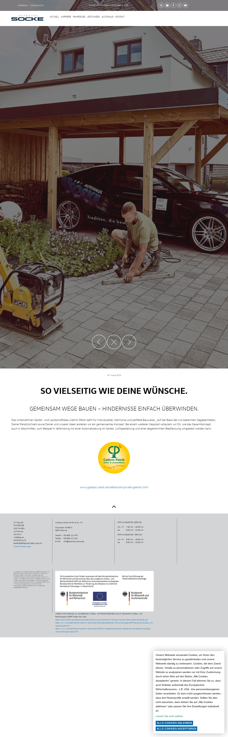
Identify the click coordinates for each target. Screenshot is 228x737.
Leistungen (93, 16)
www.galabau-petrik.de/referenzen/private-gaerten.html (114, 487)
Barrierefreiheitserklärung (28, 543)
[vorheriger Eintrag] (103, 344)
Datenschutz (37, 5)
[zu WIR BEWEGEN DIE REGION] (114, 344)
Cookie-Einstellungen (22, 546)
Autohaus (107, 16)
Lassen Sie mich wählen (169, 716)
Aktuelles (18, 522)
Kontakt (120, 16)
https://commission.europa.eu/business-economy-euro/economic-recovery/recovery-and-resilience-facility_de (101, 619)
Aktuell (54, 16)
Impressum (22, 5)
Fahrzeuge (79, 16)
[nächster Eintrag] (124, 344)
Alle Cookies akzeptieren (176, 728)
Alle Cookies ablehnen (174, 722)
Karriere (66, 16)
